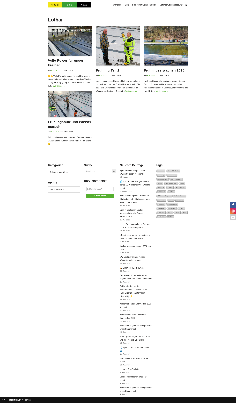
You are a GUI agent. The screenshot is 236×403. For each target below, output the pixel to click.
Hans (184, 212)
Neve (4, 400)
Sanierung (161, 175)
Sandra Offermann (171, 183)
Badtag (170, 216)
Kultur (182, 183)
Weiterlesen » (59, 86)
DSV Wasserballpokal (164, 196)
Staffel (177, 212)
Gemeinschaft (172, 175)
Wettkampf (161, 212)
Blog (127, 5)
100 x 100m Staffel (173, 171)
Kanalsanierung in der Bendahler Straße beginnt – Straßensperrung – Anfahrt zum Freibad (135, 199)
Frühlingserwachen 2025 (164, 70)
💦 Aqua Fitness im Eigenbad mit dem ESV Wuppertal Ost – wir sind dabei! (135, 184)
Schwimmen (161, 191)
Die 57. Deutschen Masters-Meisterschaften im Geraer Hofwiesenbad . (132, 213)
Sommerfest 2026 (176, 179)
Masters (171, 191)
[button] (182, 4)
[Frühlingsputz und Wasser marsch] (70, 104)
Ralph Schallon (180, 187)
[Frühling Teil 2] (118, 46)
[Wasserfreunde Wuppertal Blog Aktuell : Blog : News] (69, 4)
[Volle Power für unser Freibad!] (70, 41)
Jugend (181, 208)
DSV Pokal (161, 216)
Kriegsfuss (161, 204)
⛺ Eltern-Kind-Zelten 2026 (132, 268)
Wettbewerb (171, 208)
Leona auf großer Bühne (130, 369)
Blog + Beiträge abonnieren (144, 5)
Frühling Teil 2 (107, 70)
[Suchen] (186, 5)
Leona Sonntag (162, 179)
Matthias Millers (172, 204)
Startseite (117, 5)
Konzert (170, 187)
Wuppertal (161, 171)
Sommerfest (161, 200)
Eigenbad (161, 187)
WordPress (26, 400)
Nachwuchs (179, 200)
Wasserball (161, 208)
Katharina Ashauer (179, 196)
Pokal (169, 212)
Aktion (160, 183)
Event (170, 200)
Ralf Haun (55, 70)
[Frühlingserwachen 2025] (166, 46)
